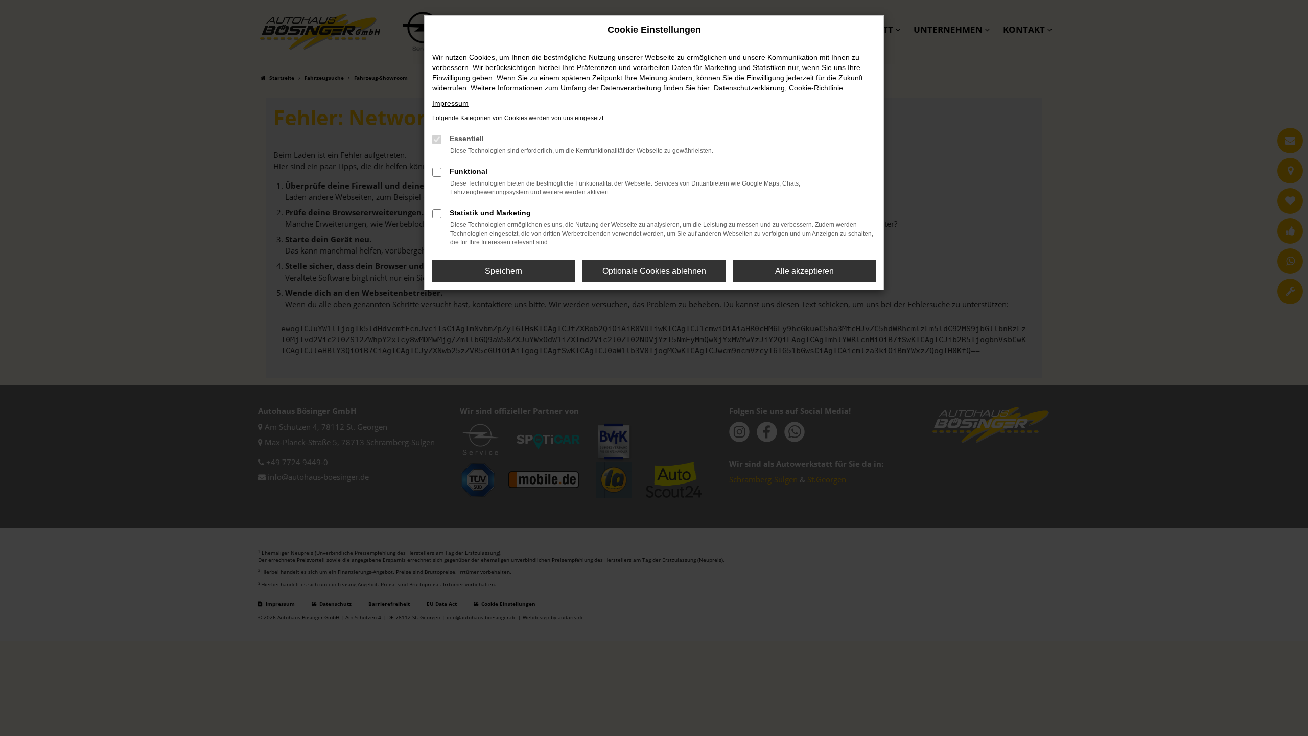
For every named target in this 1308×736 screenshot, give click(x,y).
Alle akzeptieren (804, 271)
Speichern (503, 271)
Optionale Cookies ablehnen (654, 271)
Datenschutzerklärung (749, 88)
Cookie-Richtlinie (816, 88)
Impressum (450, 103)
